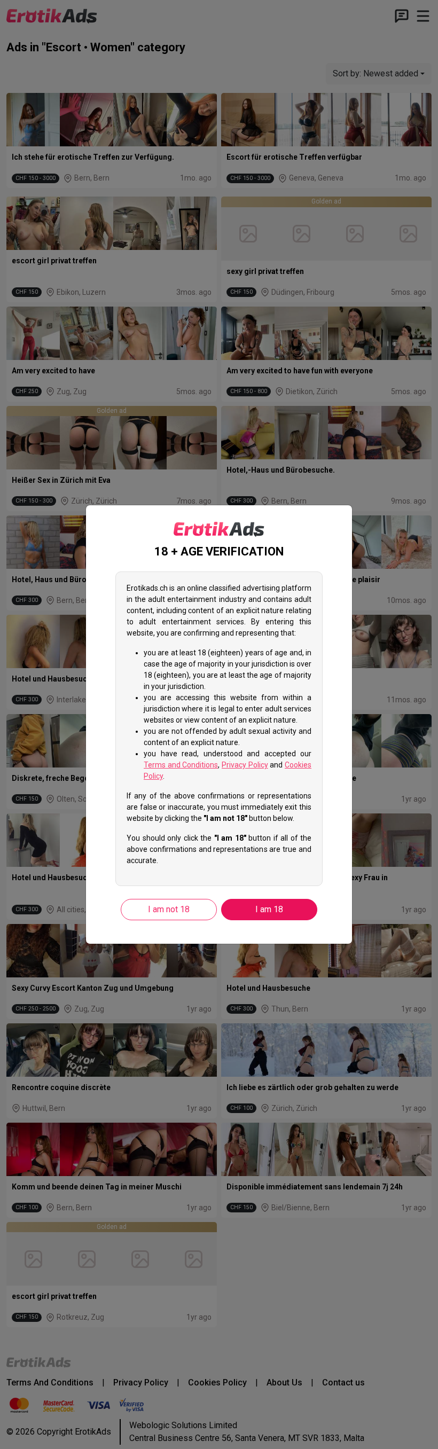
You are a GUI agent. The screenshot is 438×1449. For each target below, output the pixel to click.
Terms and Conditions (181, 765)
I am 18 (269, 909)
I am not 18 (169, 909)
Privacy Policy (245, 765)
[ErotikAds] (219, 529)
